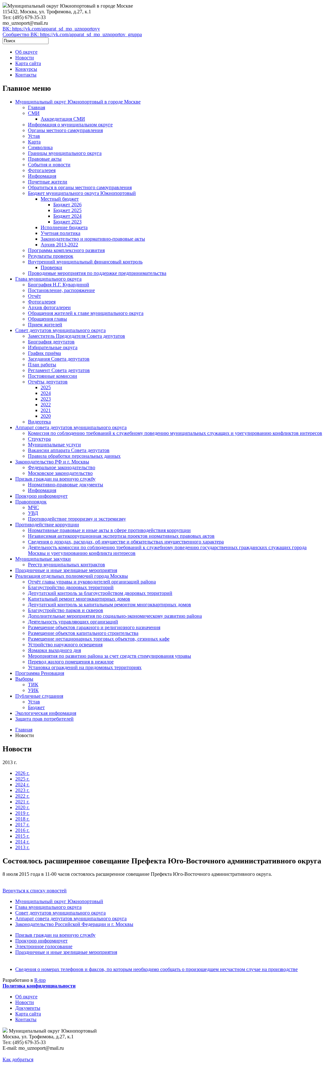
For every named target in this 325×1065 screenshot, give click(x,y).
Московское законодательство (60, 473)
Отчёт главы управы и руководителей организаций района (92, 581)
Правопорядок (31, 501)
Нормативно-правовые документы (65, 484)
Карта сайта (28, 63)
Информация (42, 176)
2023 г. (22, 790)
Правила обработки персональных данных (74, 456)
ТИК (33, 684)
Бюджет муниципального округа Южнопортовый (82, 193)
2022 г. (22, 796)
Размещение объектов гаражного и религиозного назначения (94, 627)
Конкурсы (26, 69)
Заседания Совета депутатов (59, 359)
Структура (39, 439)
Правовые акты (45, 159)
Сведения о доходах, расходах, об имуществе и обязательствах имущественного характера (126, 541)
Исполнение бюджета (64, 227)
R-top (40, 980)
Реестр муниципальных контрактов (66, 564)
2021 (46, 410)
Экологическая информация (45, 713)
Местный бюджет (60, 199)
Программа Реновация (39, 673)
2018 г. (22, 819)
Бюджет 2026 (67, 204)
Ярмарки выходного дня (54, 650)
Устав (34, 136)
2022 (46, 404)
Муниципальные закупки (43, 559)
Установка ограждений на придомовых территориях (85, 667)
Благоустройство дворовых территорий (71, 587)
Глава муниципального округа (48, 279)
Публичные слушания (39, 696)
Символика (40, 147)
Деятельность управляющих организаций (73, 621)
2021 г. (22, 801)
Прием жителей (45, 324)
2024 (46, 393)
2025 (46, 387)
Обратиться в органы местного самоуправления (80, 187)
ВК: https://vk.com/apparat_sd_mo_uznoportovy (51, 28)
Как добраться (18, 1059)
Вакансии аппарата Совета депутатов (68, 450)
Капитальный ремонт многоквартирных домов (79, 599)
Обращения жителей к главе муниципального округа (85, 313)
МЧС (33, 507)
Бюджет (36, 707)
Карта (34, 141)
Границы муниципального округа (65, 153)
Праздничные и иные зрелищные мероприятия (66, 570)
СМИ (34, 113)
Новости (24, 57)
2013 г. (22, 847)
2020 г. (22, 807)
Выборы (24, 679)
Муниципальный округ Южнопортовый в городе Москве (78, 101)
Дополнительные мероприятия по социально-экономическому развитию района (115, 616)
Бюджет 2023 (67, 221)
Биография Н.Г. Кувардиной (58, 284)
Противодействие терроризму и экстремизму (77, 519)
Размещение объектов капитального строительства (83, 633)
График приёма (44, 353)
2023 (46, 399)
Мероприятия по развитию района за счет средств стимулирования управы (109, 656)
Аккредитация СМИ (63, 119)
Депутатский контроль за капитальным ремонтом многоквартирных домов (109, 604)
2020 (46, 416)
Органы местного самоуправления (65, 130)
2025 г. (22, 779)
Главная (36, 107)
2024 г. (22, 784)
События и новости (49, 164)
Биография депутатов (51, 341)
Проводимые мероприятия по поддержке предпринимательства (97, 273)
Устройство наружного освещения (65, 644)
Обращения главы (47, 319)
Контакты (25, 74)
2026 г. (22, 773)
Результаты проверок (50, 256)
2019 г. (22, 813)
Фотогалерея (42, 170)
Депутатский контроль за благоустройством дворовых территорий (100, 593)
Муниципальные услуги (54, 444)
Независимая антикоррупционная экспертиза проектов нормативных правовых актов (121, 536)
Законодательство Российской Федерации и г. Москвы (74, 924)
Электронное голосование (43, 946)
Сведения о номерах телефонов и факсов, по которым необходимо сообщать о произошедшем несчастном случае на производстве (156, 969)
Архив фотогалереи (49, 307)
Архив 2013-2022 (59, 244)
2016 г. (22, 830)
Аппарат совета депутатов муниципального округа (71, 427)
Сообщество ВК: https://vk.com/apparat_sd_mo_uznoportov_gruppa (72, 34)
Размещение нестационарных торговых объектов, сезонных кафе (98, 639)
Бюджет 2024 (67, 216)
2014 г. (22, 841)
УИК (33, 690)
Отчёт (34, 296)
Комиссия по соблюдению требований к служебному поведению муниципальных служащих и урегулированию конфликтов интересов (175, 433)
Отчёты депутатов (48, 381)
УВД (33, 513)
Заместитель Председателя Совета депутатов (76, 336)
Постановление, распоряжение (61, 290)
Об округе (26, 52)
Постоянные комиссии (52, 376)
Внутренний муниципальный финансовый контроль (85, 261)
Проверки (51, 267)
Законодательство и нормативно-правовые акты (93, 239)
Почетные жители (47, 181)
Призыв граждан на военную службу (55, 479)
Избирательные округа (52, 347)
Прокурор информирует (41, 496)
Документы (27, 1008)
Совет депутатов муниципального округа (60, 330)
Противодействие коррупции (47, 524)
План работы (42, 364)
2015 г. (22, 836)
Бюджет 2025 (67, 210)
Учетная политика (60, 233)
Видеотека (39, 421)
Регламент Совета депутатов (59, 370)
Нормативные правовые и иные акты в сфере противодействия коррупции (109, 530)
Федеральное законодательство (61, 467)
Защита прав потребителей (44, 719)
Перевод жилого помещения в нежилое (71, 661)
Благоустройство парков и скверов (65, 610)
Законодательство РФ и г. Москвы (52, 461)
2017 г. (22, 824)
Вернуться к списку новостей (35, 890)
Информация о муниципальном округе (70, 124)
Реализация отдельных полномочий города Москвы (71, 576)
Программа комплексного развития (66, 250)
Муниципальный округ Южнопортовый (59, 901)
